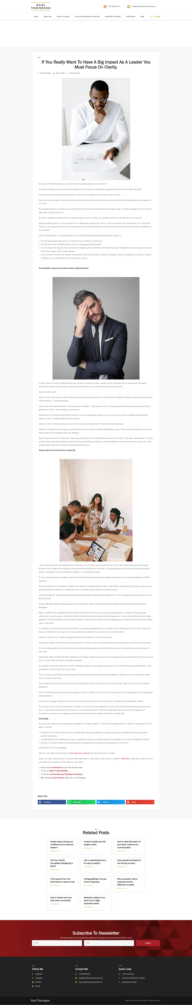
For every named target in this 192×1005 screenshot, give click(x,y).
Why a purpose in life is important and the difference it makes (127, 882)
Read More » (55, 851)
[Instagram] (153, 16)
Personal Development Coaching (87, 17)
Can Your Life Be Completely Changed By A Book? (61, 863)
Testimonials (130, 17)
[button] (52, 802)
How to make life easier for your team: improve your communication (129, 845)
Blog (142, 17)
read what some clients (80, 753)
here (64, 748)
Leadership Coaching (112, 17)
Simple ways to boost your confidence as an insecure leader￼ (61, 845)
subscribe (125, 758)
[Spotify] (159, 16)
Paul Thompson (40, 1000)
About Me (47, 17)
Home (36, 17)
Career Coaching (63, 17)
